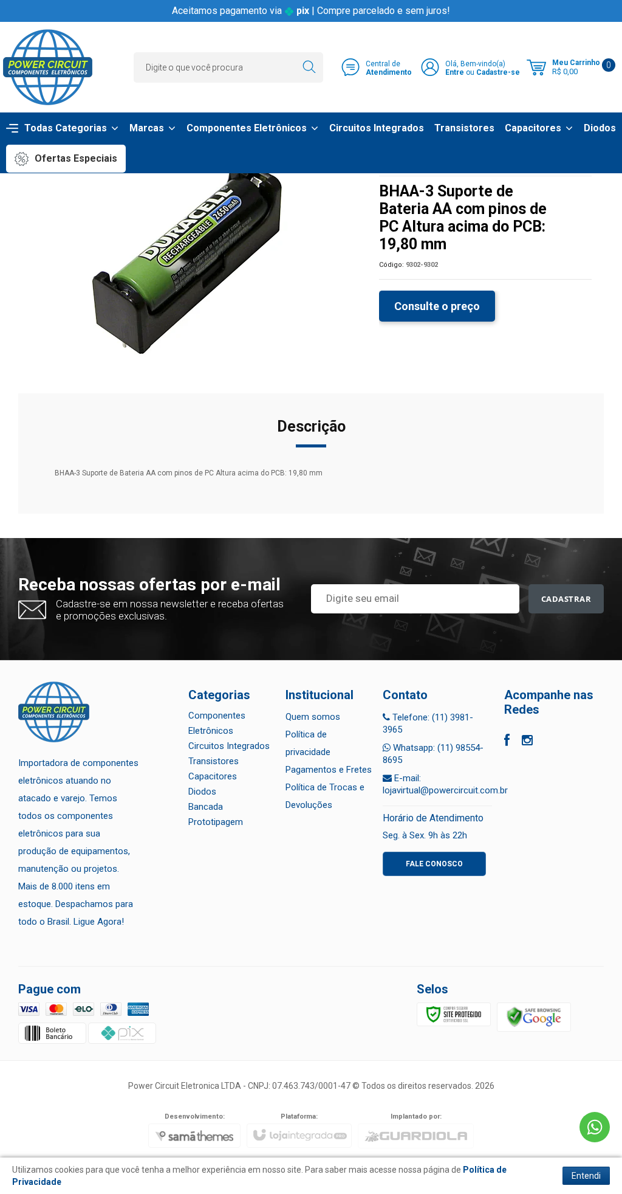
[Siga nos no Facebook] (507, 741)
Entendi (586, 1176)
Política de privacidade (307, 743)
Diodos (202, 791)
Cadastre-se (498, 72)
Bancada (205, 806)
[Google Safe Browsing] (534, 1016)
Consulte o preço (437, 306)
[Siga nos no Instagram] (527, 741)
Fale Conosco (434, 864)
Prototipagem (215, 821)
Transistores (213, 761)
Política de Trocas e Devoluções (324, 796)
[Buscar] (309, 67)
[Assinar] (566, 598)
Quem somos (312, 716)
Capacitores (212, 776)
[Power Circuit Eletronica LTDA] (47, 67)
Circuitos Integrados (229, 745)
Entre (454, 72)
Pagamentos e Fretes (328, 769)
